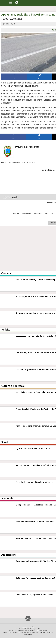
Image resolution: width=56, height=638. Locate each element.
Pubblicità (42, 632)
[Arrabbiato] (13, 178)
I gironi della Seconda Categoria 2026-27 (35, 448)
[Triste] (39, 178)
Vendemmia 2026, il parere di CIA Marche (34, 595)
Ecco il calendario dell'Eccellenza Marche (34, 482)
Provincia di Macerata (27, 146)
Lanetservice (16, 632)
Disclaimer (35, 632)
